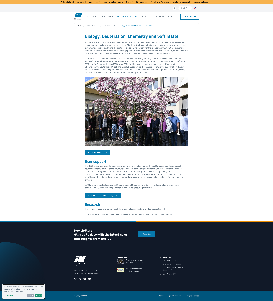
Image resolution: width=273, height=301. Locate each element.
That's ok (38, 295)
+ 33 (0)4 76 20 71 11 (171, 274)
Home (80, 26)
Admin (161, 296)
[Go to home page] (78, 17)
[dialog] (23, 291)
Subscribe (147, 234)
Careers (172, 17)
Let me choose (9, 295)
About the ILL (92, 17)
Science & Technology (127, 17)
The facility (107, 17)
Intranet (183, 8)
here (158, 2)
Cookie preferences (191, 296)
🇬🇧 (195, 8)
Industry (146, 17)
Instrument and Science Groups (109, 26)
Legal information (174, 296)
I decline (30, 295)
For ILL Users (190, 17)
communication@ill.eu (202, 2)
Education (159, 17)
